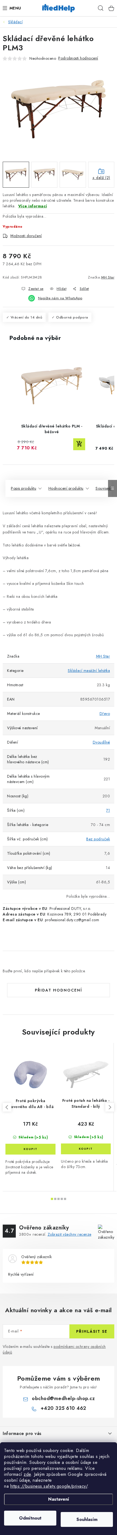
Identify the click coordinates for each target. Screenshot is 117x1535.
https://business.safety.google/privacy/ (49, 1486)
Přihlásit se (91, 1331)
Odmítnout (30, 1518)
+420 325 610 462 (63, 1408)
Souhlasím (86, 1519)
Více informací (32, 206)
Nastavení (58, 1499)
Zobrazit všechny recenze (69, 1234)
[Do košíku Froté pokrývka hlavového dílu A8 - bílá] (30, 1149)
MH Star (108, 277)
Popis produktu (23, 488)
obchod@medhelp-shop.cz (63, 1398)
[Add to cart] (79, 444)
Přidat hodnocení (58, 990)
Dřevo (105, 713)
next (109, 1107)
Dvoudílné (101, 742)
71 (108, 810)
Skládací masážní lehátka (89, 670)
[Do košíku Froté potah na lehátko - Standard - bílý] (86, 1148)
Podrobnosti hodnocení (78, 58)
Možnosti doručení (26, 235)
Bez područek (98, 839)
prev (7, 1107)
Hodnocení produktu (66, 488)
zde (27, 1474)
